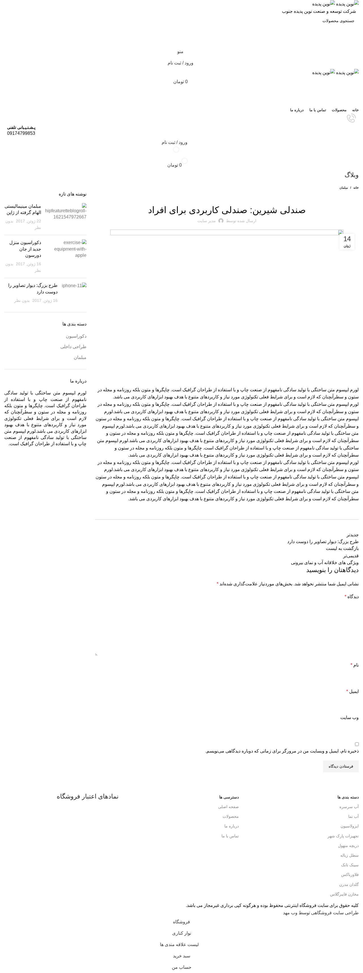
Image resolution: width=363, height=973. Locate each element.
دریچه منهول (348, 845)
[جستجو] (181, 93)
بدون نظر (22, 300)
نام (355, 665)
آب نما (353, 816)
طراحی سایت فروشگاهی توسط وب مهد (321, 912)
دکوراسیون (76, 336)
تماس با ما (230, 836)
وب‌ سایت (349, 717)
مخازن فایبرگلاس (344, 894)
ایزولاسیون (350, 826)
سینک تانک (350, 865)
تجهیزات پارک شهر (343, 836)
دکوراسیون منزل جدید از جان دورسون (25, 249)
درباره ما (231, 826)
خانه (356, 187)
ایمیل (352, 691)
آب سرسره (349, 806)
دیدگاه (352, 596)
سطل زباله (349, 855)
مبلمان (343, 187)
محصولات (231, 816)
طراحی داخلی (73, 346)
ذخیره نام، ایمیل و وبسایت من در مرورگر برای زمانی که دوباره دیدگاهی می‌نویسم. (282, 751)
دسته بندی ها (348, 797)
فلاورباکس (350, 874)
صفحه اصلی (228, 806)
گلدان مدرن (349, 884)
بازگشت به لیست (342, 548)
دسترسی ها (229, 797)
